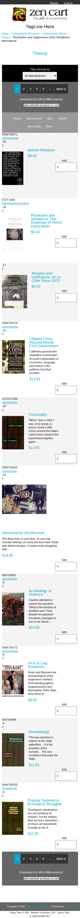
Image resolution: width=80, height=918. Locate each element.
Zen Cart (68, 906)
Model (17, 118)
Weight (62, 118)
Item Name (34, 126)
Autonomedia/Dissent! (15, 203)
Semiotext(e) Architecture (23, 533)
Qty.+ (50, 118)
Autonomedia (10, 138)
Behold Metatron (41, 150)
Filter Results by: (40, 69)
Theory (5, 37)
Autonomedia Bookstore (37, 906)
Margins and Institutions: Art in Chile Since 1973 (46, 277)
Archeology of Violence (40, 593)
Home (54, 3)
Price (49, 126)
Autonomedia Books (54, 33)
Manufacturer (34, 118)
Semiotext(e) (9, 402)
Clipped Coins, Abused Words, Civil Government (43, 342)
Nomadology (39, 731)
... (50, 89)
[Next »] (61, 89)
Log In (68, 3)
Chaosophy (37, 414)
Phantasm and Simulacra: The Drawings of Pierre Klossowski (46, 220)
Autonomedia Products (25, 33)
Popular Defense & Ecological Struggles (45, 802)
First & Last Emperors (38, 665)
